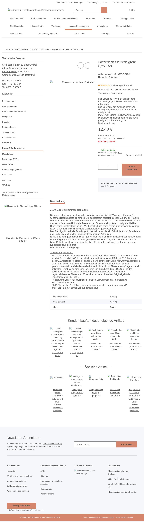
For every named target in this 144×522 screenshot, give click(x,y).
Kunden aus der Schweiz (18, 491)
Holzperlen (7, 117)
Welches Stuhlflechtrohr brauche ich (122, 485)
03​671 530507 (13, 87)
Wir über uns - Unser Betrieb (19, 476)
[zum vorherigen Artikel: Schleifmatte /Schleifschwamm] (133, 49)
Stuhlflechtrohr (8, 132)
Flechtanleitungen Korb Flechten (122, 492)
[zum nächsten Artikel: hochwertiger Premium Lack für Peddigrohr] (139, 49)
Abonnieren (126, 444)
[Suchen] (104, 10)
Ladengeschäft (9, 71)
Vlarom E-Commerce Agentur (103, 517)
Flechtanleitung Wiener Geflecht (118, 472)
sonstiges (6, 180)
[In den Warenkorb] (52, 58)
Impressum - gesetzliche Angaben (51, 482)
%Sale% (6, 185)
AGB (42, 471)
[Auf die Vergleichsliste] (80, 65)
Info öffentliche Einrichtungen (70, 2)
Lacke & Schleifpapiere (13, 148)
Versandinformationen (16, 481)
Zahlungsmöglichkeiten (17, 486)
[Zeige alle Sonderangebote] (42, 195)
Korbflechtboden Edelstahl (14, 111)
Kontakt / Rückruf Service (123, 2)
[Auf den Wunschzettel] (88, 65)
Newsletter (11, 471)
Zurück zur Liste (11, 49)
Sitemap (44, 476)
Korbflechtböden (9, 106)
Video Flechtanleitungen (119, 479)
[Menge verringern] (101, 167)
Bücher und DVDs (10, 159)
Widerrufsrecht (47, 494)
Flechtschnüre (8, 137)
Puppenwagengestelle (12, 169)
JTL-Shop (129, 517)
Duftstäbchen (8, 164)
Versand (120, 138)
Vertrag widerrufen (21, 505)
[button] (115, 10)
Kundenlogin (93, 2)
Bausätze (6, 122)
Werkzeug (6, 143)
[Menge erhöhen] (115, 167)
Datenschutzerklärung (52, 443)
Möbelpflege (7, 154)
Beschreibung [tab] (57, 201)
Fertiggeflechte (9, 127)
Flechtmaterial (8, 101)
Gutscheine (7, 175)
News (105, 2)
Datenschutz (46, 489)
